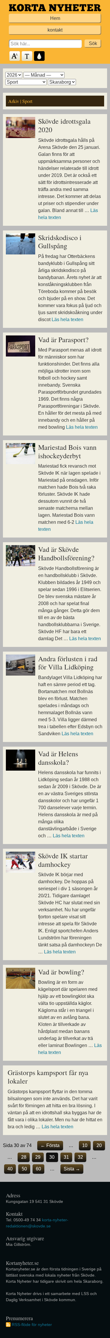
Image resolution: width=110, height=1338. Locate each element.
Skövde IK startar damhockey (63, 860)
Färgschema (39, 56)
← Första (50, 1145)
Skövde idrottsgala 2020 (64, 125)
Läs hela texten (67, 319)
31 (66, 1157)
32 (80, 1157)
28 (23, 1157)
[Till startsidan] (55, 7)
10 (84, 1145)
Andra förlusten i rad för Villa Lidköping (67, 663)
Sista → (72, 1168)
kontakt (55, 29)
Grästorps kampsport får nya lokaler (48, 1077)
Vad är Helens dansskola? (58, 758)
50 (24, 1168)
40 (10, 1168)
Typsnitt (27, 56)
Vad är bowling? (61, 972)
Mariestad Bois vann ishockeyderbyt (67, 451)
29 (37, 1157)
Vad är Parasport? (63, 339)
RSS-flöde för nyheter (32, 1324)
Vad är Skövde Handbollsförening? (66, 553)
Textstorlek (15, 56)
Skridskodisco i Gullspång (60, 242)
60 (38, 1168)
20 (99, 1145)
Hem (55, 18)
